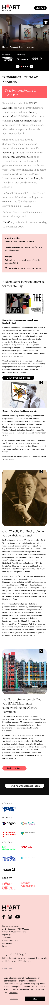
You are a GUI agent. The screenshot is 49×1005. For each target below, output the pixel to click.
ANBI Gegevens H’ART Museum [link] (15, 929)
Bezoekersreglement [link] (10, 926)
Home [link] (4, 47)
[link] (46, 22)
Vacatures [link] (6, 937)
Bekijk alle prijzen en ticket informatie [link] (24, 268)
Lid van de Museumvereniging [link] (14, 932)
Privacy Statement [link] (10, 940)
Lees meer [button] (13, 993)
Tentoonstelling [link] (11, 77)
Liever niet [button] (14, 999)
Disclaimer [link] (6, 946)
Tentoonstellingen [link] (17, 47)
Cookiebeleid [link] (7, 943)
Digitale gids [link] (7, 935)
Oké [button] (35, 999)
